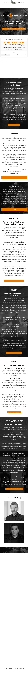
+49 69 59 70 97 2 (16, 591)
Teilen (26, 54)
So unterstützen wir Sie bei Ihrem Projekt (14, 28)
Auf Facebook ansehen (19, 54)
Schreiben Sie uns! (14, 595)
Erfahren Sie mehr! (14, 576)
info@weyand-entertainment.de (15, 592)
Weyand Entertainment (14, 2)
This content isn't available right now (14, 42)
